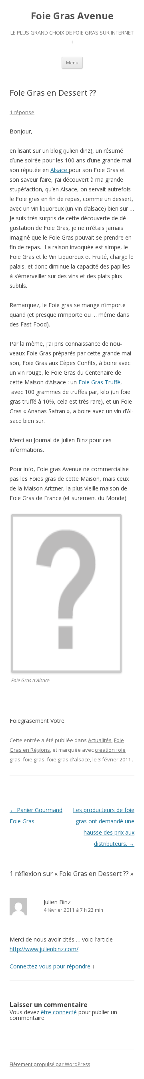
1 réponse (22, 112)
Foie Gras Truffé (99, 382)
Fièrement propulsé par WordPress (50, 1064)
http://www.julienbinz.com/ (44, 949)
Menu (72, 62)
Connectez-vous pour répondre (50, 966)
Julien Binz (57, 902)
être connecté (59, 1012)
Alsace (59, 170)
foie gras (33, 759)
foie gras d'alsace (68, 759)
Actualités (100, 740)
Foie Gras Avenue (72, 16)
